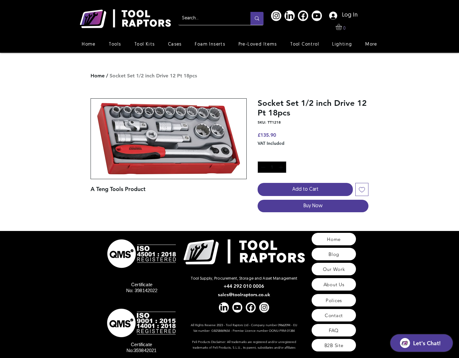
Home (98, 76)
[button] (342, 27)
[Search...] (257, 18)
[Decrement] (262, 167)
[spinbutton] (272, 167)
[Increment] (281, 167)
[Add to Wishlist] (361, 189)
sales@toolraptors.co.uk (244, 294)
